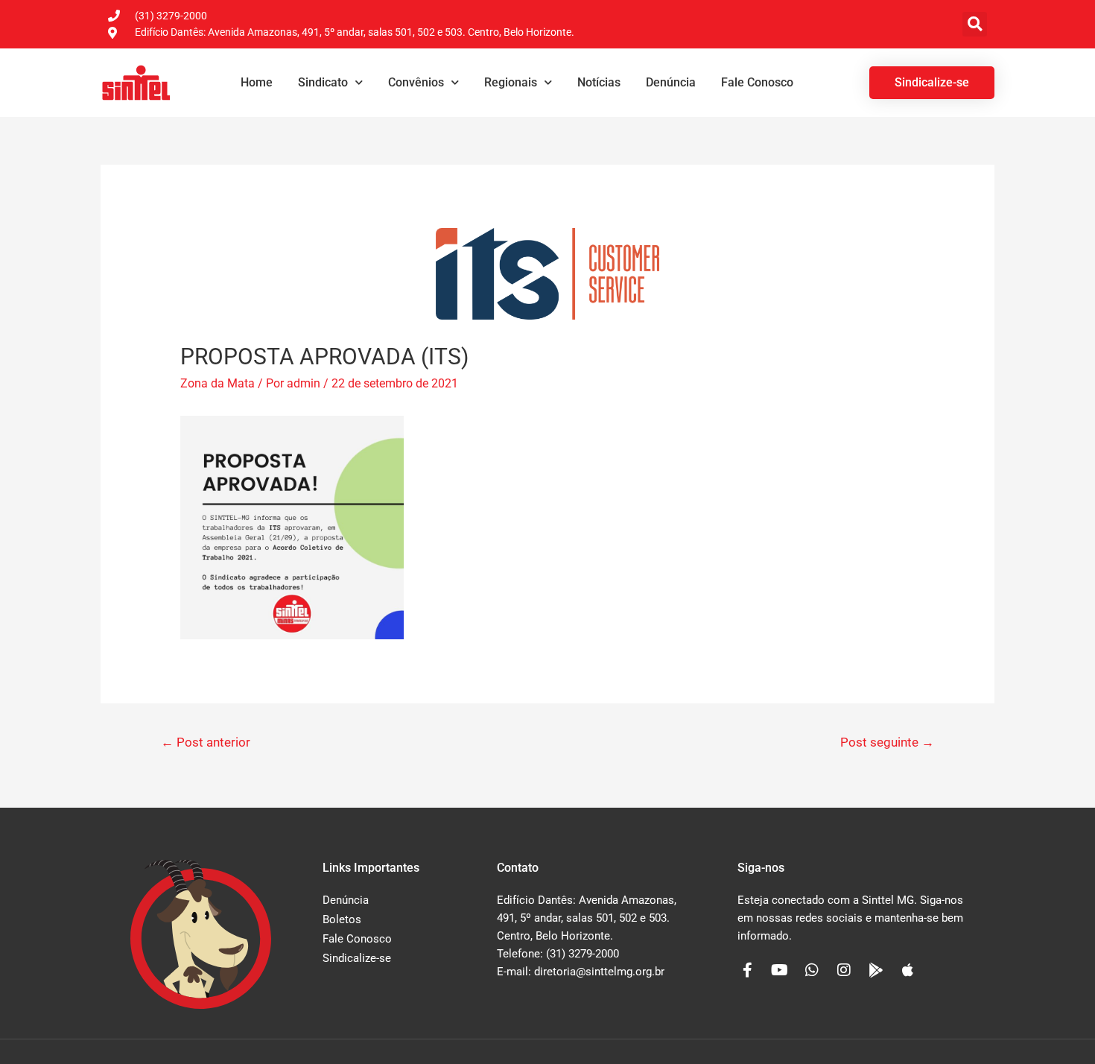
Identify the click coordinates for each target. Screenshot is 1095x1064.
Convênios (416, 82)
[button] (974, 24)
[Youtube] (779, 970)
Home (257, 82)
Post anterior (205, 742)
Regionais (510, 82)
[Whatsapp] (812, 970)
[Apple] (908, 970)
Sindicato (323, 82)
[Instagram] (844, 970)
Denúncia (671, 82)
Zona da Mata (217, 383)
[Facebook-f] (747, 970)
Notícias (598, 82)
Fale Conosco (757, 82)
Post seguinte (887, 742)
